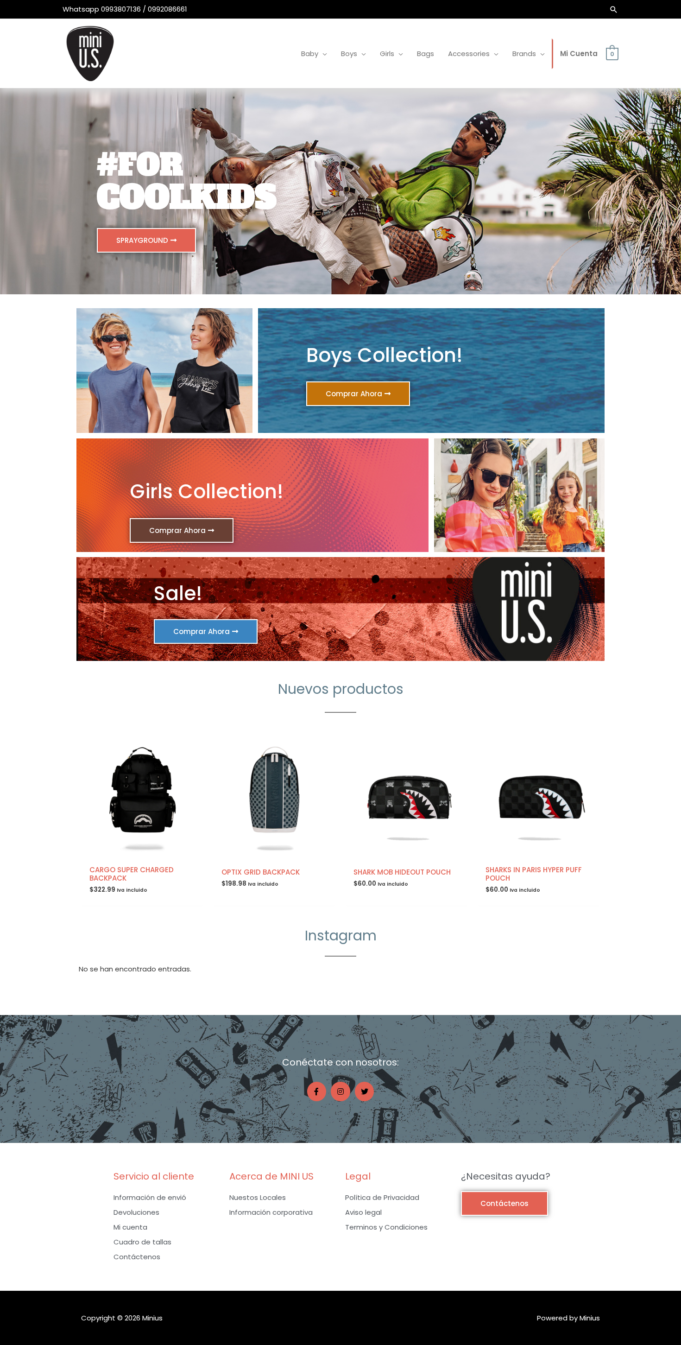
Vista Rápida (142, 852)
